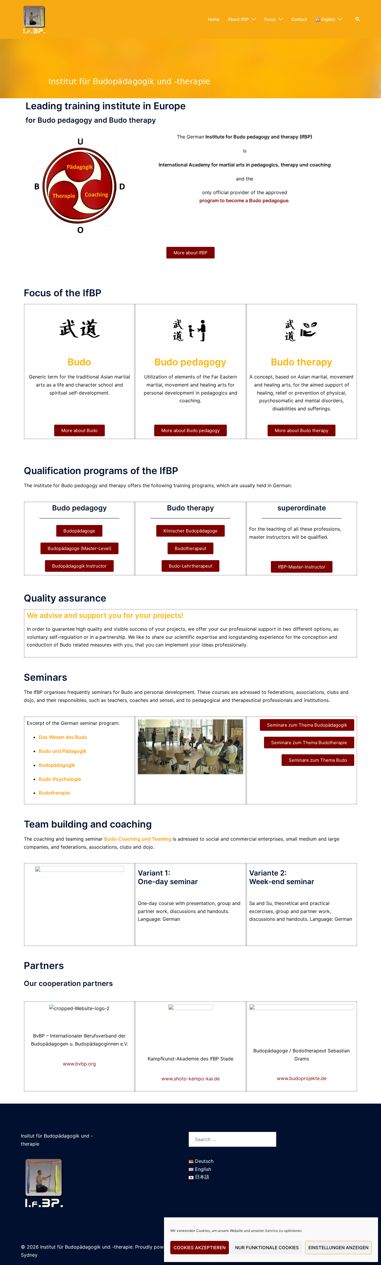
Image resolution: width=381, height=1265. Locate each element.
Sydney (29, 1255)
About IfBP (238, 19)
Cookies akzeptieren (200, 1247)
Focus (270, 19)
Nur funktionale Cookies (267, 1247)
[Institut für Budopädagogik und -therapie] (33, 19)
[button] (357, 19)
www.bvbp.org (79, 1064)
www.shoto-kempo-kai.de (190, 1079)
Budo (79, 362)
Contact (299, 19)
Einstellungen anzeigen (338, 1247)
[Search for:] (232, 1139)
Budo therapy (301, 362)
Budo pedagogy (190, 362)
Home (213, 19)
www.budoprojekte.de (302, 1078)
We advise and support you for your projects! (105, 615)
